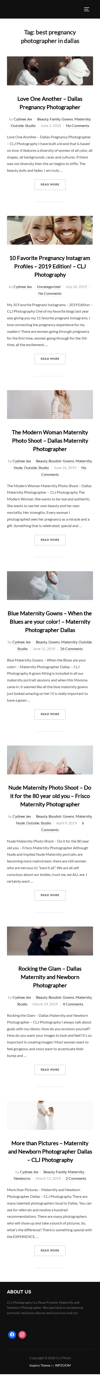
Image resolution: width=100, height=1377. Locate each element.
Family (55, 119)
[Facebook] (12, 1335)
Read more (53, 184)
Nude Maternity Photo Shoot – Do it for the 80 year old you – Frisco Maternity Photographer (49, 795)
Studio (30, 125)
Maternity (82, 119)
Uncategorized (48, 286)
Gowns (67, 119)
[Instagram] (22, 1335)
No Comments (77, 125)
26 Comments (71, 648)
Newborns (22, 1178)
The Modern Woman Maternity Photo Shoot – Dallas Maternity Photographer (50, 440)
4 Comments (73, 1004)
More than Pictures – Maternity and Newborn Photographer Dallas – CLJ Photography (50, 1151)
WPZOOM (63, 1365)
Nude (18, 467)
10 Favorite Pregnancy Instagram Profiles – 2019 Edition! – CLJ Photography (49, 266)
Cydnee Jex (23, 119)
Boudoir (55, 461)
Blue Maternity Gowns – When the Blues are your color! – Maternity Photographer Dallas (50, 621)
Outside (17, 125)
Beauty (42, 119)
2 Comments (76, 1178)
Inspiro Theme (40, 1365)
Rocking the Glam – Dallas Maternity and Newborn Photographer (49, 976)
